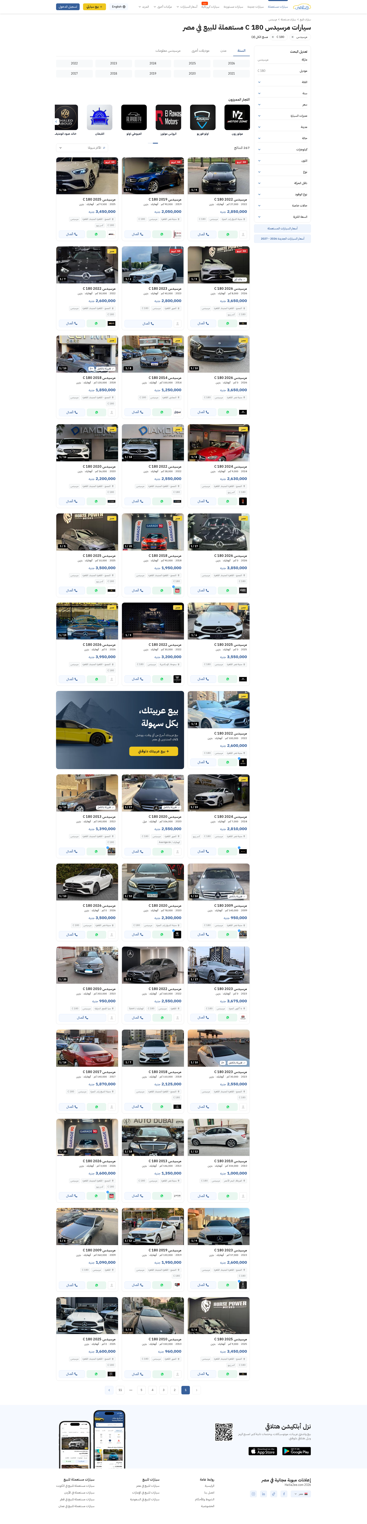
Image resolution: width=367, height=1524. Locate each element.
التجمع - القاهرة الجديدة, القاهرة (97, 219)
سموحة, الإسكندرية (168, 664)
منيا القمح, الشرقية (103, 1008)
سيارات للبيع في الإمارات (146, 1492)
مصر (301, 1494)
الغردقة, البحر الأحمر (233, 1181)
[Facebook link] (284, 1494)
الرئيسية (209, 1486)
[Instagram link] (253, 1494)
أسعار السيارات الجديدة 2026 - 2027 (282, 238)
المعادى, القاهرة (169, 397)
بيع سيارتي (92, 6)
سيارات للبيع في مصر (148, 1486)
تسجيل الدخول (68, 6)
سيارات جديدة (255, 7)
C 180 (202, 219)
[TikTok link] (273, 1494)
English (117, 6)
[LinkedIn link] (263, 1494)
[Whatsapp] (228, 234)
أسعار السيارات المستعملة (282, 228)
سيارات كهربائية (210, 7)
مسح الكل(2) (259, 37)
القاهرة (173, 1008)
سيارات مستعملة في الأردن (79, 1492)
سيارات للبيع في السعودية (145, 1499)
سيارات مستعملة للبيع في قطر (77, 1499)
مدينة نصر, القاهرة (168, 219)
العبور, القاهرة (170, 308)
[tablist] (153, 51)
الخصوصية (207, 1506)
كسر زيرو (99, 225)
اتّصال (201, 234)
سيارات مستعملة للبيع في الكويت (75, 1486)
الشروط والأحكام (204, 1499)
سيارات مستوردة (233, 7)
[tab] (241, 51)
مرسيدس (214, 219)
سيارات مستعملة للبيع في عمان (76, 1506)
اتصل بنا (209, 1492)
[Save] (192, 162)
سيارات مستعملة (278, 7)
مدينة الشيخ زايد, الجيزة (232, 219)
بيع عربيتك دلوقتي (151, 751)
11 (120, 1390)
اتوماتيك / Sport (136, 1008)
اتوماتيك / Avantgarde (169, 842)
